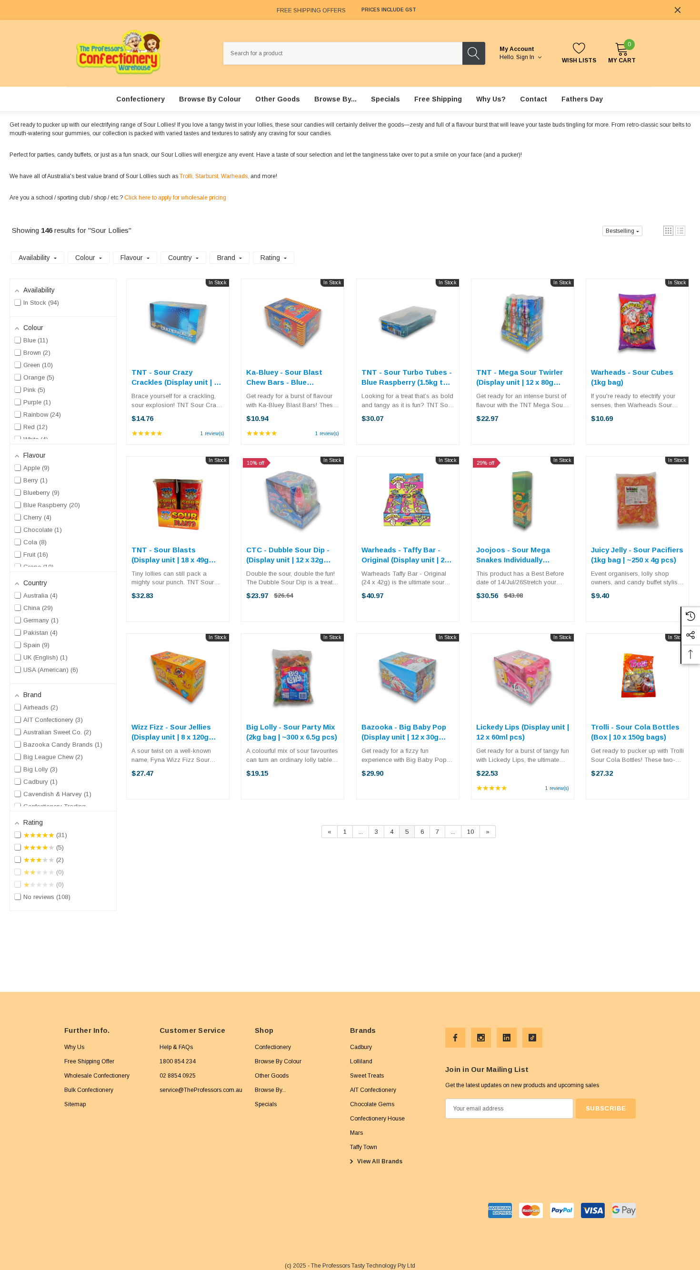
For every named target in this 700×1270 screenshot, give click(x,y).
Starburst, (207, 176)
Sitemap (75, 1104)
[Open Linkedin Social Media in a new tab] (507, 1038)
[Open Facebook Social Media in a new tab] (455, 1038)
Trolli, (187, 176)
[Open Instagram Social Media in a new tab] (481, 1038)
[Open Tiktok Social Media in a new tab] (532, 1038)
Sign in (526, 57)
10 (470, 831)
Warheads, (235, 176)
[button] (668, 231)
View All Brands (379, 1161)
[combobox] (342, 53)
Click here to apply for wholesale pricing (175, 197)
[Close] (678, 10)
